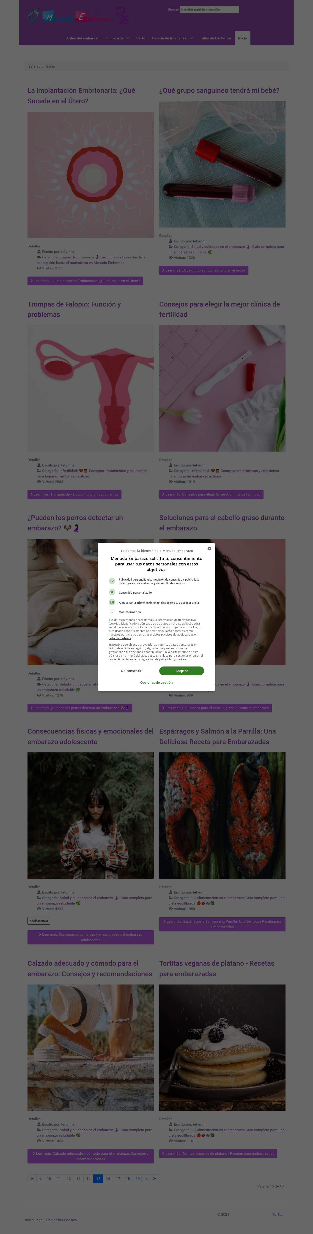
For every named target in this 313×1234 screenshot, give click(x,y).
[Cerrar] (209, 548)
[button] (156, 612)
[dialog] (156, 617)
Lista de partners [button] (120, 638)
